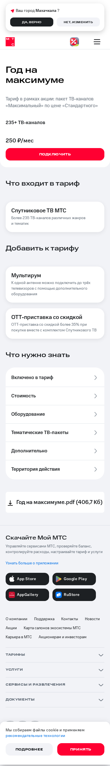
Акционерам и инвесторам (63, 637)
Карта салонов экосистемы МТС (52, 628)
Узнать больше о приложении (32, 563)
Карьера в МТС (19, 637)
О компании (16, 619)
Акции (11, 628)
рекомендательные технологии (35, 736)
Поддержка (44, 619)
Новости (92, 619)
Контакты (69, 619)
